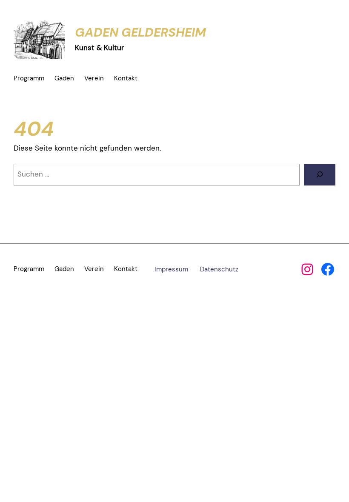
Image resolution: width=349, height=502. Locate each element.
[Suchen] (319, 174)
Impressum (171, 269)
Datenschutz (219, 269)
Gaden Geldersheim (140, 32)
